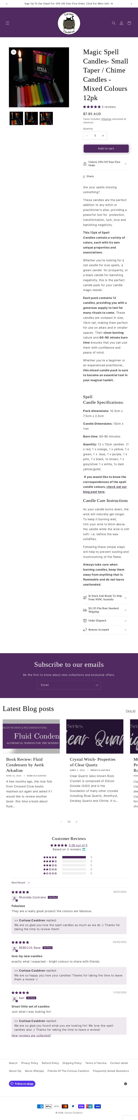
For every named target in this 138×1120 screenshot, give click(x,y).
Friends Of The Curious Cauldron (68, 1070)
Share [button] (90, 176)
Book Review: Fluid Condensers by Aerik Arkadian (25, 765)
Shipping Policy (72, 1063)
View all (130, 710)
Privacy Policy (29, 1063)
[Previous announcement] (6, 3)
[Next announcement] (131, 3)
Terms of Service (96, 1063)
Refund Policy (50, 1063)
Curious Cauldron (74, 1113)
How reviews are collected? (31, 1035)
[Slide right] (76, 821)
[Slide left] (61, 821)
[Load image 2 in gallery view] (31, 118)
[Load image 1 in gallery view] (16, 118)
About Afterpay (34, 1070)
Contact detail (119, 1063)
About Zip (15, 1070)
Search (13, 1063)
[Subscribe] (97, 685)
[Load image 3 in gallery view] (46, 118)
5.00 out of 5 (78, 845)
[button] (7, 23)
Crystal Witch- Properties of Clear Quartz (93, 762)
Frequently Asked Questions (111, 1070)
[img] (20, 892)
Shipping (106, 119)
